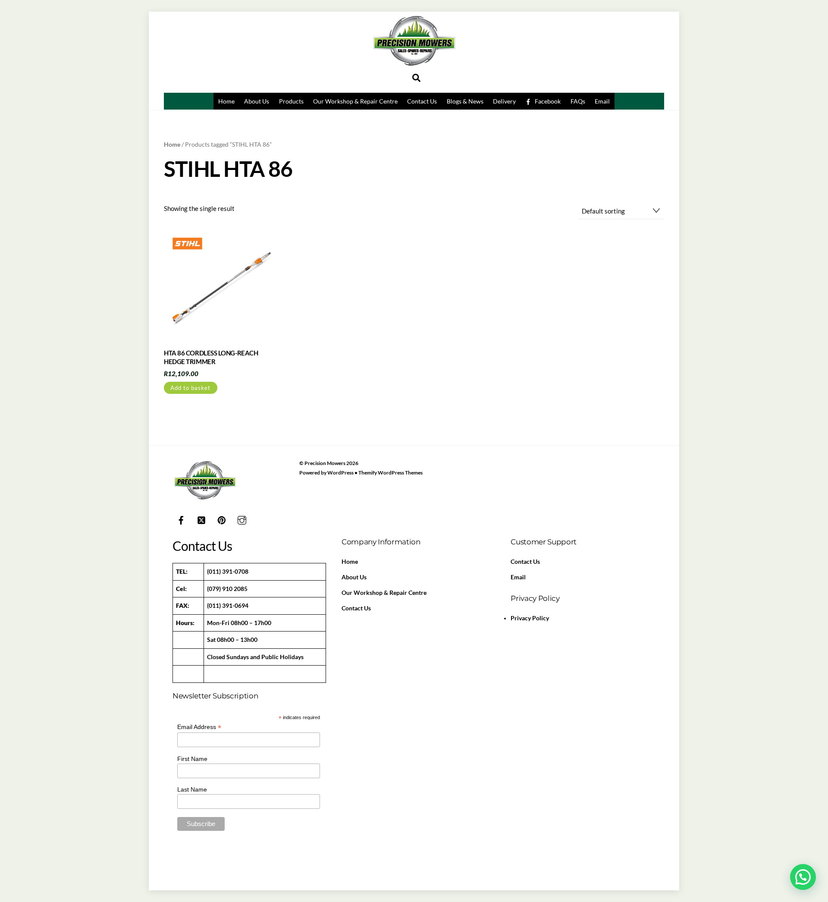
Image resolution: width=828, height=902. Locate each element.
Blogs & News (465, 101)
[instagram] (242, 518)
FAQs (578, 101)
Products (291, 101)
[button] (803, 877)
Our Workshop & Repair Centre (355, 101)
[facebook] (181, 518)
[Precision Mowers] (414, 68)
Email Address (199, 727)
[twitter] (201, 518)
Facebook (547, 101)
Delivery (504, 101)
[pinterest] (221, 518)
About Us (256, 101)
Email (602, 101)
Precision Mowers (324, 463)
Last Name (192, 789)
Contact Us (422, 101)
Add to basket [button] (190, 387)
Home (226, 101)
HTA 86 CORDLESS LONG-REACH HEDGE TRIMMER (211, 357)
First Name (192, 758)
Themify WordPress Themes (390, 472)
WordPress (340, 472)
